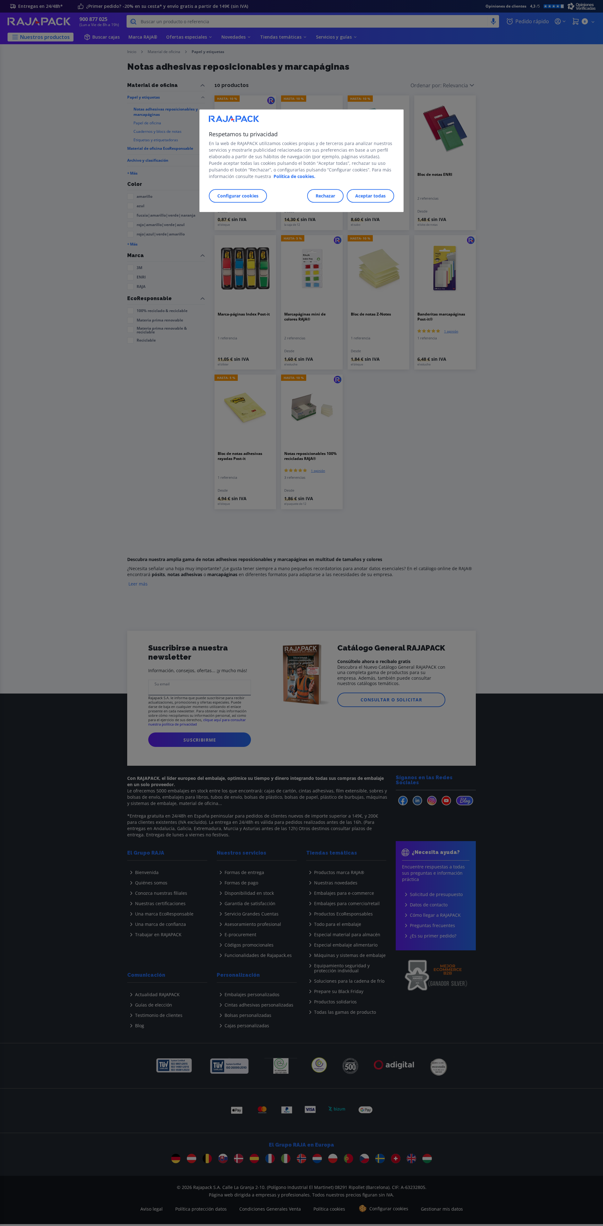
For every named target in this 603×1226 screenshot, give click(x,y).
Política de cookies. (294, 176)
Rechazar (325, 196)
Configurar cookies (237, 196)
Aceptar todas (370, 196)
